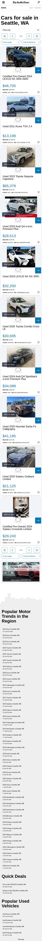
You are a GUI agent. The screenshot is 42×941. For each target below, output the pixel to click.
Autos (3, 7)
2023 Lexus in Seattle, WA (11, 680)
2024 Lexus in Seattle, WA (11, 693)
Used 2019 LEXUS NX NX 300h (21, 276)
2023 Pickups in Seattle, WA (12, 823)
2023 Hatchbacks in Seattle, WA (13, 730)
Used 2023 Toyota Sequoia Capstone (18, 177)
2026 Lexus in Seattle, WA (11, 792)
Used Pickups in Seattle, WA (12, 934)
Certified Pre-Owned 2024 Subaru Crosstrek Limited (17, 527)
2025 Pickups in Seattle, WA (12, 830)
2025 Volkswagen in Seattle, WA (13, 686)
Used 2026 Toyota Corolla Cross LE (21, 327)
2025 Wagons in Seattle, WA (12, 836)
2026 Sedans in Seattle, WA (12, 780)
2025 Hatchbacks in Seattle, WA (13, 805)
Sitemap (21, 939)
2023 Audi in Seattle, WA (11, 755)
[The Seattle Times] (21, 2)
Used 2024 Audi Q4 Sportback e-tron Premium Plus (20, 377)
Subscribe (38, 8)
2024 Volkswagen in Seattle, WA (13, 749)
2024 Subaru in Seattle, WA (12, 742)
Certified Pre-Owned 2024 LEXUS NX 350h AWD (17, 77)
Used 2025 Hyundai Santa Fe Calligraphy (19, 427)
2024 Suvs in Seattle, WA (11, 636)
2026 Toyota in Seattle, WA (12, 661)
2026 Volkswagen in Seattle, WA (13, 848)
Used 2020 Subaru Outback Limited (18, 477)
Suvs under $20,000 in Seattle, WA (14, 886)
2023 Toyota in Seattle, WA (12, 699)
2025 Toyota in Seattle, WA (12, 655)
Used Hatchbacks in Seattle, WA (13, 928)
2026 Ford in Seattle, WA (11, 867)
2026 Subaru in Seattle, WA (12, 854)
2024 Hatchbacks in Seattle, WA (13, 798)
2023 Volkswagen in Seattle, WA (13, 724)
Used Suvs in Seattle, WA (11, 915)
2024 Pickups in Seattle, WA (12, 767)
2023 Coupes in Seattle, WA (12, 861)
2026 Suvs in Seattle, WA (11, 674)
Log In (31, 8)
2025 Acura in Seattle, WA (11, 773)
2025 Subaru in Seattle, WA (12, 711)
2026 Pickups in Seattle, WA (12, 842)
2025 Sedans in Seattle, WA (12, 705)
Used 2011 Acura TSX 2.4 (17, 126)
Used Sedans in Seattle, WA (12, 921)
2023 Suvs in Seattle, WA (11, 643)
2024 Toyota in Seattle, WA (12, 649)
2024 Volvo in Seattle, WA (11, 786)
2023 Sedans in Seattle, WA (12, 736)
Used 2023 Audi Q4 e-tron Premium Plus (17, 227)
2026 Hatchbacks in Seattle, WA (13, 811)
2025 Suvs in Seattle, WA (11, 630)
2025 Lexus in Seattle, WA (11, 717)
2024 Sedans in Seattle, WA (12, 668)
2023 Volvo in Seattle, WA (11, 761)
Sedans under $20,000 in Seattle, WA (15, 892)
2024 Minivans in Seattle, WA (12, 817)
